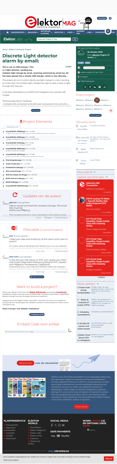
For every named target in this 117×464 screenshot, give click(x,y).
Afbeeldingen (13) (12, 127)
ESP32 (87, 63)
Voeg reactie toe (37, 277)
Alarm (81, 63)
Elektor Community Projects (20, 49)
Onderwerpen (17, 32)
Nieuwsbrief (101, 32)
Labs (89, 32)
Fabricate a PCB (37, 314)
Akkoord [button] (108, 459)
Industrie (58, 32)
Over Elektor (35, 427)
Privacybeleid (12, 425)
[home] (8, 32)
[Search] (75, 39)
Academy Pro (80, 32)
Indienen (34, 438)
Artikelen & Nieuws (45, 32)
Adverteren (11, 438)
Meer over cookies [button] (11, 460)
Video (69, 32)
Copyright (10, 433)
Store (112, 32)
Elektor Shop (36, 436)
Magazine (32, 32)
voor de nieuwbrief (38, 363)
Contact (9, 436)
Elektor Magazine (38, 430)
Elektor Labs (35, 433)
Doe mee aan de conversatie (94, 68)
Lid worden (102, 18)
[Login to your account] (110, 18)
